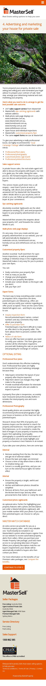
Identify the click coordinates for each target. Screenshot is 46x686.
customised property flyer (26, 133)
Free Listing (7, 626)
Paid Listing (7, 629)
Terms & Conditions (10, 669)
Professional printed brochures (18, 159)
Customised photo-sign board (17, 157)
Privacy (32, 669)
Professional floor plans (15, 152)
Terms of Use (23, 669)
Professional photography (16, 154)
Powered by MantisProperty (23, 676)
